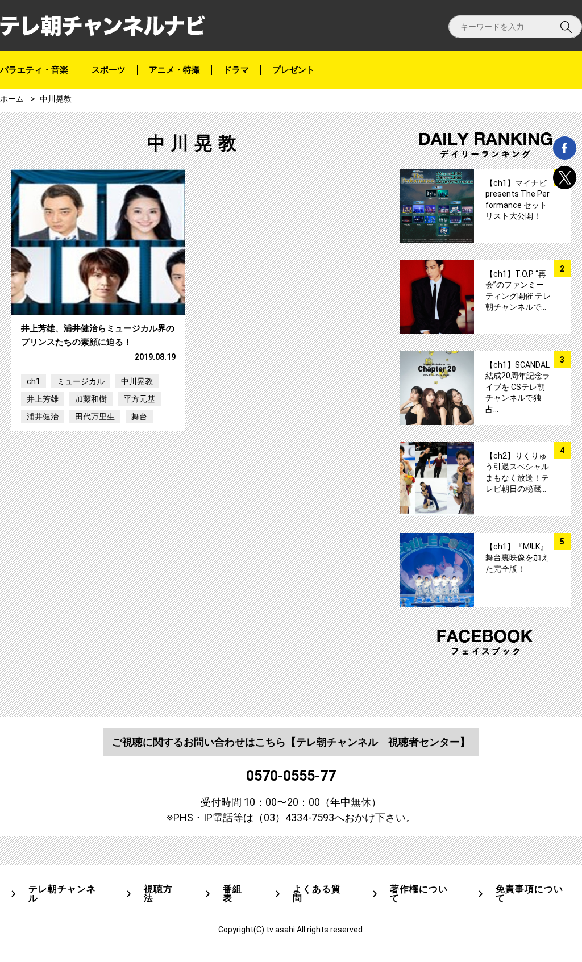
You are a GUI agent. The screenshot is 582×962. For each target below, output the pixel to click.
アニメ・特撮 (174, 70)
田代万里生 (95, 416)
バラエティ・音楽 (34, 70)
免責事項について (529, 894)
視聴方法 (158, 894)
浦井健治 (43, 416)
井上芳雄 (43, 398)
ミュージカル (81, 381)
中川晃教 (137, 381)
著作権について (419, 894)
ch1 (33, 381)
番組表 (232, 894)
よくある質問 (317, 894)
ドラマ (236, 70)
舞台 (139, 416)
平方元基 (139, 398)
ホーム (12, 98)
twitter (564, 177)
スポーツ (109, 70)
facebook (564, 148)
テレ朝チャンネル (62, 894)
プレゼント (293, 70)
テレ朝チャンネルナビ (102, 25)
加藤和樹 (91, 398)
